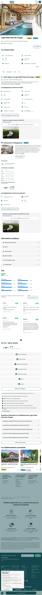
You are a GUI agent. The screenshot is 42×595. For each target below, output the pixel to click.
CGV (32, 573)
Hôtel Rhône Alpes (6, 481)
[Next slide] (12, 149)
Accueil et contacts (8, 251)
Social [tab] (22, 379)
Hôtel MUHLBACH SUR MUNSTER (19, 480)
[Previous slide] (3, 149)
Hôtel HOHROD (18, 481)
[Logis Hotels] (12, 2)
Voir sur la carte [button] (25, 41)
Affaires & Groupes (24, 574)
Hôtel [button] (3, 71)
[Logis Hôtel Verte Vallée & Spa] (29, 456)
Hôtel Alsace (5, 483)
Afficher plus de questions (20, 442)
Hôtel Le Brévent (31, 483)
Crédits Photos (34, 577)
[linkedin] (27, 580)
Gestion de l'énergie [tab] (22, 354)
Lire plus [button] (18, 84)
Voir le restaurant (19, 156)
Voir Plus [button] (37, 66)
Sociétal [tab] (22, 384)
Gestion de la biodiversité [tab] (22, 364)
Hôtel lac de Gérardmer (32, 480)
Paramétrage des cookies (36, 572)
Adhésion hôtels (24, 571)
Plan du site (33, 575)
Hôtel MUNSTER (18, 482)
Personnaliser (6, 589)
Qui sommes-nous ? (24, 567)
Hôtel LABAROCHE (18, 486)
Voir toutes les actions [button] (6, 411)
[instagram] (24, 580)
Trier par (29, 295)
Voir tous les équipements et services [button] (10, 115)
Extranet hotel (23, 569)
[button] (2, 593)
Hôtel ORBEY (17, 485)
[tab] (19, 34)
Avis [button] (19, 71)
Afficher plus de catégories (20, 388)
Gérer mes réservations (15, 567)
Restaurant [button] (9, 71)
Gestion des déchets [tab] (22, 369)
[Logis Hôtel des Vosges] (10, 456)
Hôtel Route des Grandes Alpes (33, 481)
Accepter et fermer (18, 589)
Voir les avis (10, 43)
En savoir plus (12, 188)
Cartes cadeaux (24, 572)
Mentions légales (34, 567)
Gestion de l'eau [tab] (22, 359)
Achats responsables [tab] (22, 374)
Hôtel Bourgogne (5, 480)
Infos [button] (15, 71)
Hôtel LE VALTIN (18, 484)
